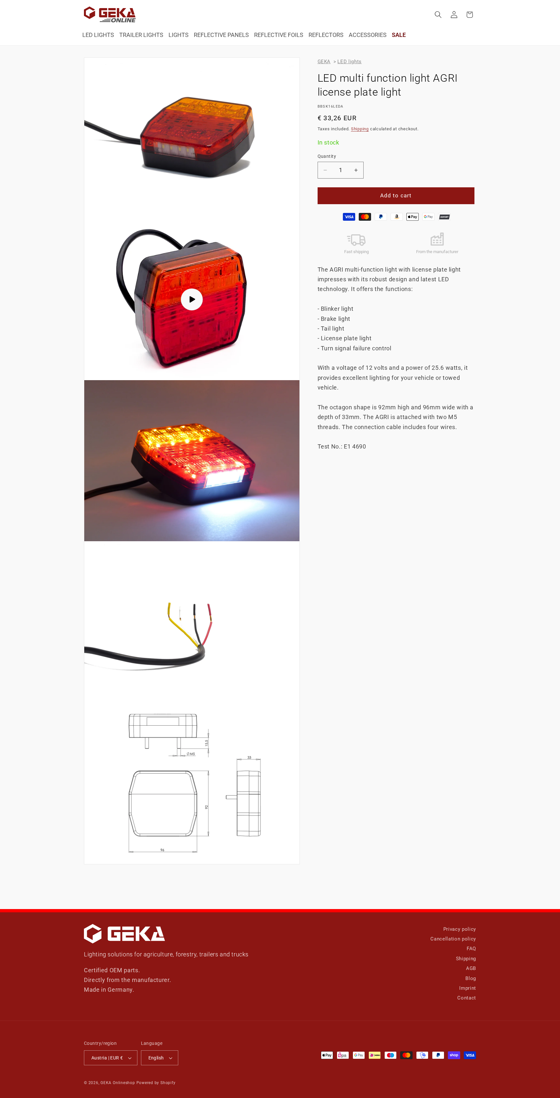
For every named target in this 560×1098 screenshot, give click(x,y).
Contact (466, 998)
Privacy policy (459, 929)
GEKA (324, 61)
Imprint (467, 988)
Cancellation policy (453, 939)
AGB (471, 968)
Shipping (360, 128)
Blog (470, 978)
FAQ (471, 949)
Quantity (327, 156)
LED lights (349, 61)
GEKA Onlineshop (117, 1082)
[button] (438, 14)
